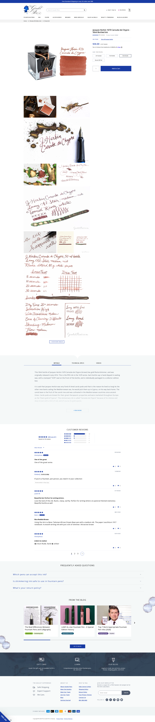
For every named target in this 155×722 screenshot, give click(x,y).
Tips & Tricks (29, 633)
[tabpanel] (77, 394)
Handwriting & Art (38, 633)
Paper (47, 17)
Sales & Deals (93, 17)
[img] (38, 452)
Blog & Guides (122, 17)
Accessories (57, 17)
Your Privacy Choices (85, 695)
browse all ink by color (36, 21)
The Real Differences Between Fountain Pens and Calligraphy (38, 628)
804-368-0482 (83, 700)
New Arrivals (79, 17)
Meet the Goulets (65, 689)
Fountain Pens (29, 17)
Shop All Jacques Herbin (107, 39)
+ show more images (56, 341)
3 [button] (77, 554)
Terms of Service (68, 718)
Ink (39, 17)
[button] (67, 433)
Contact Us (82, 697)
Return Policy (83, 692)
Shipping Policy (83, 689)
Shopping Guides (103, 633)
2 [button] (74, 554)
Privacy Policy (59, 718)
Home (25, 21)
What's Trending (107, 17)
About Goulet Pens (66, 686)
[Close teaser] (11, 720)
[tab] (56, 363)
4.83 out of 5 (52, 437)
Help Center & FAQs (85, 686)
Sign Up (126, 693)
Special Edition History (68, 633)
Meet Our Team (65, 692)
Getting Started (65, 700)
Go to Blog (77, 646)
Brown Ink (47, 21)
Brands (68, 17)
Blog (61, 697)
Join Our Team (65, 695)
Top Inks (112, 633)
